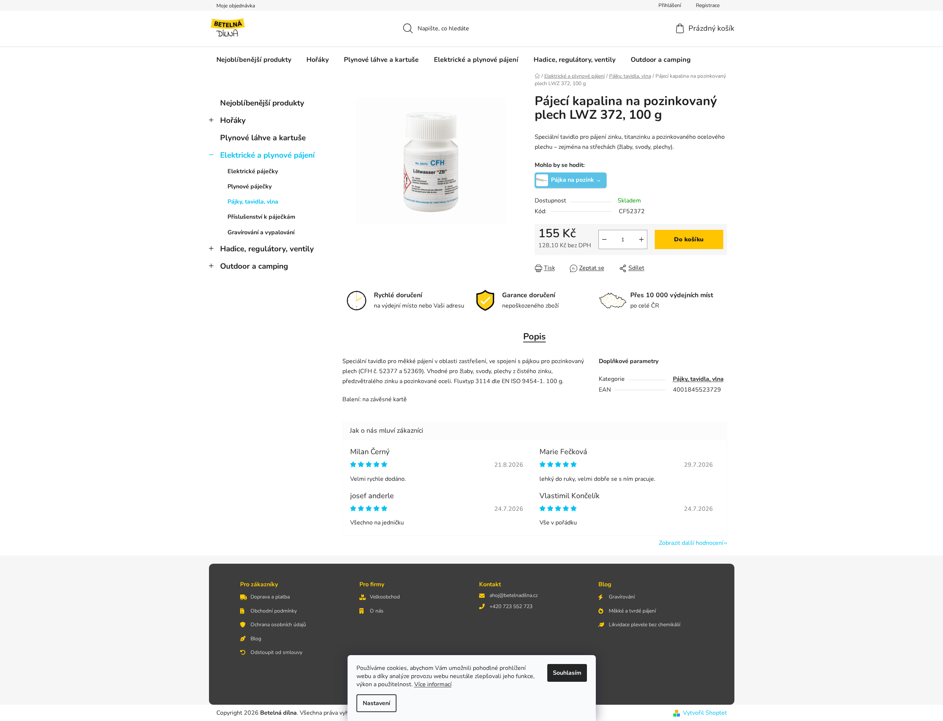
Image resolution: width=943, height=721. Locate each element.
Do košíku (689, 239)
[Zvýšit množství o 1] (641, 239)
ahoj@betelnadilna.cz (513, 595)
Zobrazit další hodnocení (691, 543)
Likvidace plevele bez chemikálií (644, 624)
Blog (255, 638)
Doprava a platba (270, 596)
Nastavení (376, 703)
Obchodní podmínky (273, 610)
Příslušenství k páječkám (261, 217)
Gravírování (622, 596)
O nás (376, 610)
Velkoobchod (385, 596)
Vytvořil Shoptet (705, 713)
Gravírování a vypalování (261, 232)
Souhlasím (567, 673)
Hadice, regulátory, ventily (267, 249)
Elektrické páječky (253, 171)
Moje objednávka (235, 5)
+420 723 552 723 (510, 606)
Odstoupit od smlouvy (276, 652)
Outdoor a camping (254, 266)
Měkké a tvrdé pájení (632, 610)
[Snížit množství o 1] (604, 239)
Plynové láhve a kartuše (263, 138)
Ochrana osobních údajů (278, 624)
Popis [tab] (534, 336)
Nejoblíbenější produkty (262, 103)
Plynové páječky (250, 186)
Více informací (433, 684)
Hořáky (233, 120)
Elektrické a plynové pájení (267, 155)
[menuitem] (254, 59)
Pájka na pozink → (576, 180)
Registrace (708, 5)
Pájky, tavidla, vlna (253, 202)
